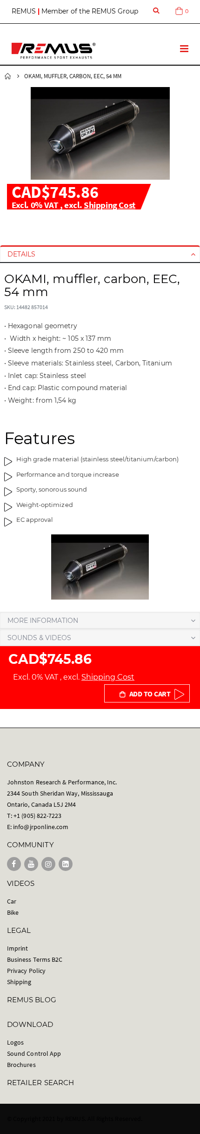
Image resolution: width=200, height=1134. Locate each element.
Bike (13, 912)
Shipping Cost (109, 204)
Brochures (21, 1064)
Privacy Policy (26, 970)
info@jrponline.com (40, 827)
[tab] (100, 254)
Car (11, 901)
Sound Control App (34, 1053)
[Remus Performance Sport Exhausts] (53, 50)
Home (8, 76)
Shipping (19, 982)
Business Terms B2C (34, 959)
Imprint (17, 948)
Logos (15, 1042)
